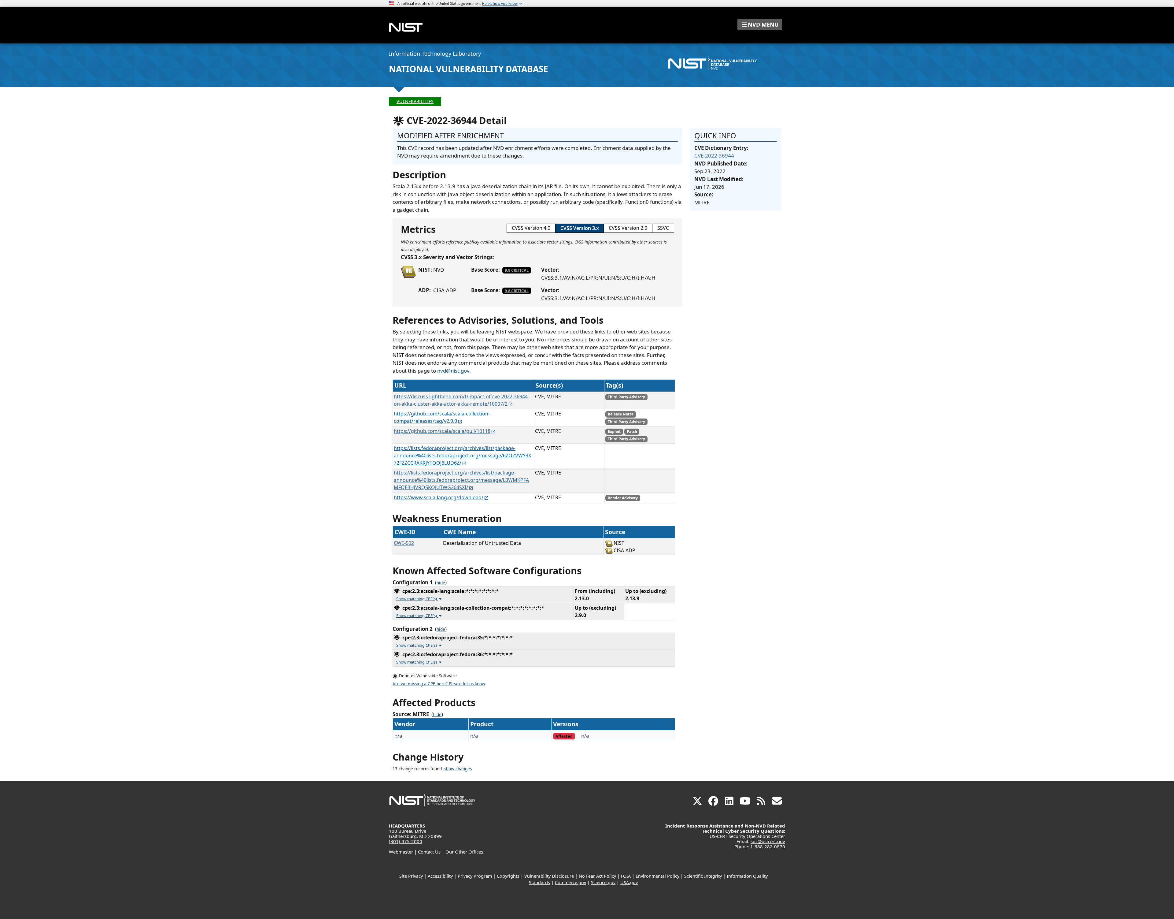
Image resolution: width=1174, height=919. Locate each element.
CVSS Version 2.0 (628, 228)
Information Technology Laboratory (435, 53)
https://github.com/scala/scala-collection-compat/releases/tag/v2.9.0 (442, 417)
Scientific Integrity (703, 876)
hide (441, 583)
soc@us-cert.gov (768, 841)
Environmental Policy (657, 876)
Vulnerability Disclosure (549, 876)
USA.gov (629, 882)
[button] (759, 24)
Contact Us (429, 852)
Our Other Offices (464, 852)
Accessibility (440, 876)
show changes (458, 769)
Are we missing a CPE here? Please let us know (439, 683)
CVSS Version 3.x (579, 228)
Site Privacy (411, 876)
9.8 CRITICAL (517, 270)
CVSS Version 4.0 (531, 228)
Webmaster (401, 852)
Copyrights (508, 876)
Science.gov (603, 882)
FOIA (626, 876)
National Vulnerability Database (468, 69)
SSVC (663, 228)
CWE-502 (404, 543)
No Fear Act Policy (597, 876)
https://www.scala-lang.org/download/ (438, 497)
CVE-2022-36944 (714, 155)
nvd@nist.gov (453, 370)
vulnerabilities (415, 101)
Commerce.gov (570, 882)
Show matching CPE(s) (417, 598)
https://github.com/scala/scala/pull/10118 (442, 431)
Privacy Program (475, 876)
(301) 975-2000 (405, 841)
